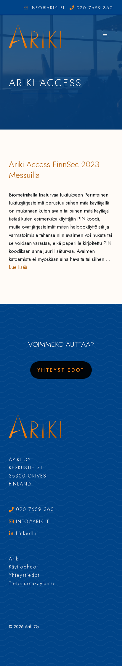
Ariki (14, 558)
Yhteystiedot (61, 369)
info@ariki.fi (47, 7)
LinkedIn (26, 533)
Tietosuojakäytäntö (32, 583)
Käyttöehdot (23, 566)
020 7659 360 (94, 7)
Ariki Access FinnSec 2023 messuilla (54, 169)
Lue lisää (18, 267)
